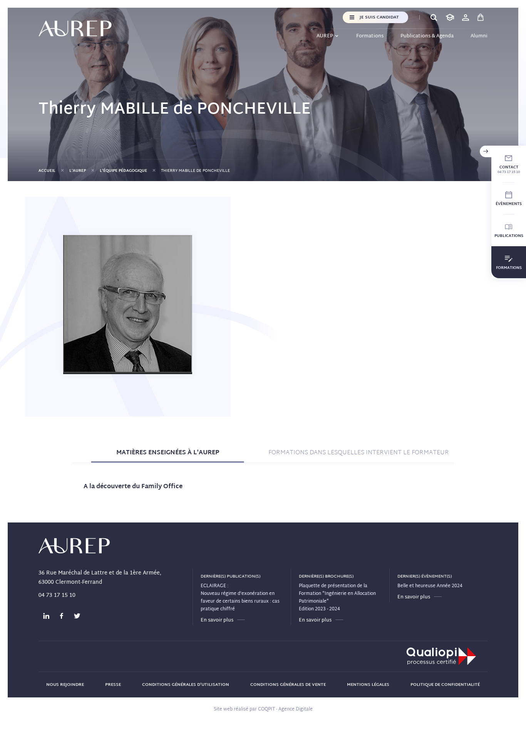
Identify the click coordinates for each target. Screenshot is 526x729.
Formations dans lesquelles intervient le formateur (358, 453)
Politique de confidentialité (445, 685)
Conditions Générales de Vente (288, 685)
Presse (113, 685)
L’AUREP (77, 171)
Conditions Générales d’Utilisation (185, 685)
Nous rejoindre (65, 685)
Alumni (479, 36)
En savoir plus (217, 620)
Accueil (47, 171)
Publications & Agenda (427, 36)
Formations (370, 36)
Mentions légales (368, 685)
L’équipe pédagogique (123, 171)
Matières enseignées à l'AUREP (167, 453)
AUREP (325, 36)
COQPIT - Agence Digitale (285, 709)
